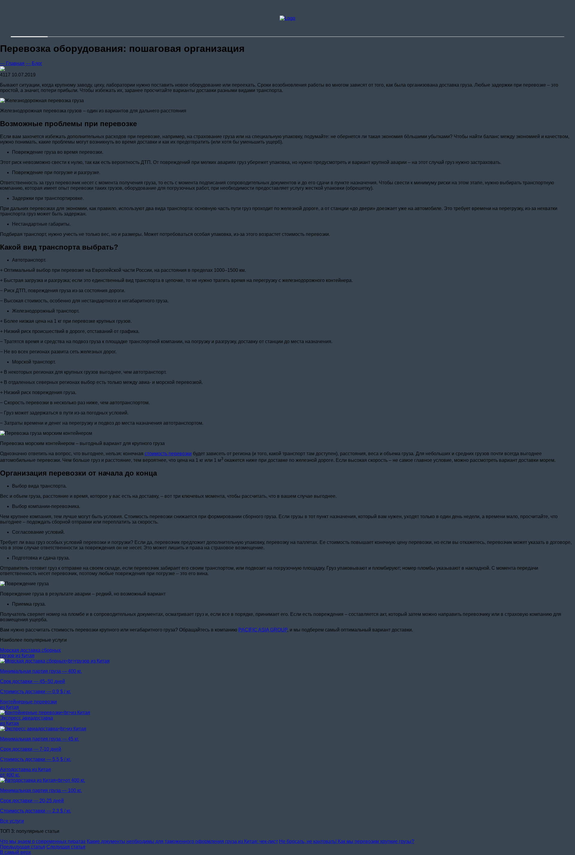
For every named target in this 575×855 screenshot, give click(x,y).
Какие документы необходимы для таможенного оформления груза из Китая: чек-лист (182, 841)
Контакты (365, 23)
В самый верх (15, 852)
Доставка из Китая (375, 18)
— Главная (12, 63)
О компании (368, 7)
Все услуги (12, 821)
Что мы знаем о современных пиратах (43, 841)
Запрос (351, 33)
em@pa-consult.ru (70, 18)
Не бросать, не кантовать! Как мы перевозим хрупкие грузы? (346, 841)
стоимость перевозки (168, 453)
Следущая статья (65, 846)
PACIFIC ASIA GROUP (262, 629)
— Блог (34, 63)
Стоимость (367, 12)
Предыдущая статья (22, 846)
